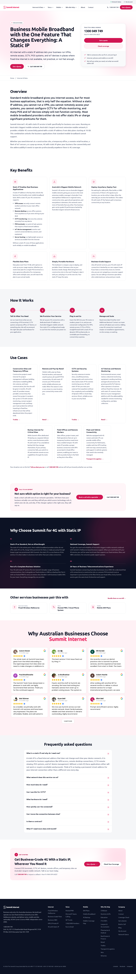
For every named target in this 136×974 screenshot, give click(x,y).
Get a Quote (126, 7)
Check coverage (103, 46)
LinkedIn (115, 966)
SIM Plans (86, 910)
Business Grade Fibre (55, 916)
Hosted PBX (70, 910)
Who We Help (70, 7)
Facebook (122, 966)
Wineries (104, 956)
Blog (119, 928)
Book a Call (122, 924)
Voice (50, 7)
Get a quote (103, 40)
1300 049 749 (114, 7)
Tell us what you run (37, 467)
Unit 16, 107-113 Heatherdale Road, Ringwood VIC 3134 (22, 929)
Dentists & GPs (106, 914)
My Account (129, 2)
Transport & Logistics (95, 459)
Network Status (116, 2)
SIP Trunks (69, 920)
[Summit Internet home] (11, 7)
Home (12, 78)
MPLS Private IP (53, 923)
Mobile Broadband (89, 914)
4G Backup (86, 917)
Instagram (130, 966)
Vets (102, 952)
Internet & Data (38, 7)
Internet (51, 907)
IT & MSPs (104, 921)
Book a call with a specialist (89, 497)
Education (104, 917)
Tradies (16, 419)
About (83, 7)
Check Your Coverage (111, 864)
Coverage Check (123, 917)
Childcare (104, 910)
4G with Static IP (53, 927)
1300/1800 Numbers (72, 923)
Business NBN (52, 920)
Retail (45, 419)
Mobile (58, 7)
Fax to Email (70, 927)
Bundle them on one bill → (117, 598)
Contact (91, 7)
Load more (68, 721)
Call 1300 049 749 (36, 66)
